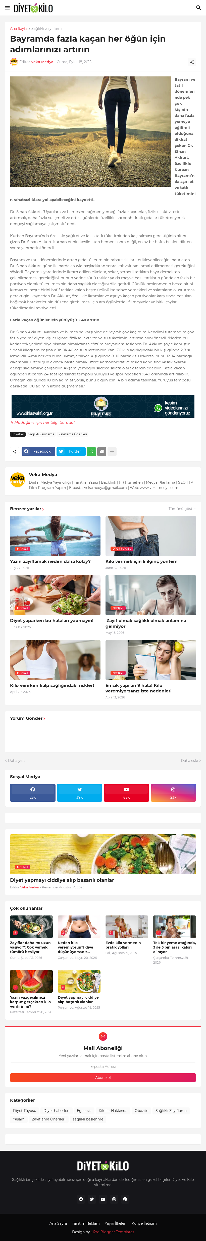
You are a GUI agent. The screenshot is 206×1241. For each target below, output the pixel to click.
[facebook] (81, 1199)
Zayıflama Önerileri (73, 434)
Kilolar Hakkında (113, 1110)
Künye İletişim (144, 1223)
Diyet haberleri (56, 1110)
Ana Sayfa (18, 29)
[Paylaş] (192, 62)
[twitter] (92, 1199)
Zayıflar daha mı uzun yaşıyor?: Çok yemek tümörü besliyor (30, 947)
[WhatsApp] (91, 451)
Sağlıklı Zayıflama (47, 29)
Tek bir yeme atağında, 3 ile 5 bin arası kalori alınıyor (174, 947)
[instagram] (114, 1199)
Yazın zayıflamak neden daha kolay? (50, 561)
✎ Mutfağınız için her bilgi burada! (42, 422)
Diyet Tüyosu (24, 1110)
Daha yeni (17, 760)
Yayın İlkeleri (116, 1223)
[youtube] (103, 1199)
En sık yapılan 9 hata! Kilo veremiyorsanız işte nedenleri (139, 688)
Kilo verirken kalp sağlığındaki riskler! (52, 685)
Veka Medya (43, 474)
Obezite (141, 1110)
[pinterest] (125, 1199)
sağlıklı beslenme (88, 1119)
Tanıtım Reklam (86, 1223)
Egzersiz (84, 1110)
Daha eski (189, 760)
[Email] (101, 451)
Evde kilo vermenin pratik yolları (123, 945)
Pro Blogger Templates (113, 1232)
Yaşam (19, 1119)
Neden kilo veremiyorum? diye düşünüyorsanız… (75, 947)
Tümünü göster (182, 508)
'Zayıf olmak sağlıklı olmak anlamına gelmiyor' (146, 623)
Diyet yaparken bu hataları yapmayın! (51, 620)
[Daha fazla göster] (112, 451)
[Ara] (199, 8)
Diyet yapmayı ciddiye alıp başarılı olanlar (62, 880)
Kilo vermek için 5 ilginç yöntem (142, 561)
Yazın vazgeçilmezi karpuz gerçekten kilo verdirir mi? (30, 1002)
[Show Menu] (7, 8)
